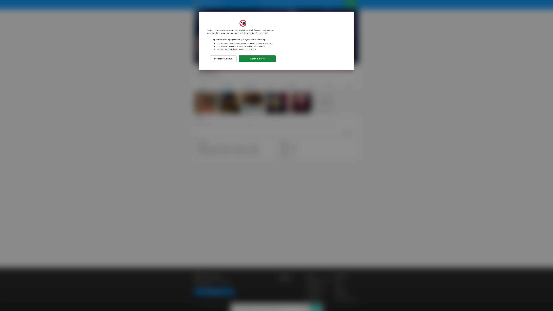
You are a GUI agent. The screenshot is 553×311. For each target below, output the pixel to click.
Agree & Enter (257, 58)
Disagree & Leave (223, 58)
